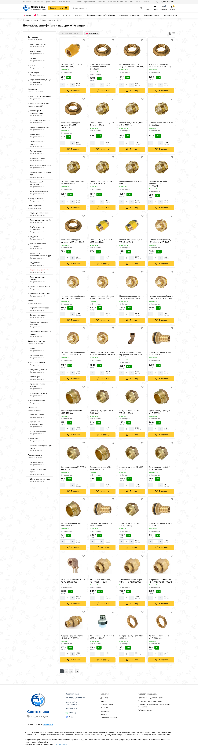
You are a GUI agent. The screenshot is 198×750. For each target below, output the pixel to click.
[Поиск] (141, 8)
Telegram (72, 717)
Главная (79, 2)
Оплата (120, 2)
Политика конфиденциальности (150, 698)
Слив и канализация (152, 15)
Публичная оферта (145, 710)
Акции (35, 20)
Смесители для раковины (129, 15)
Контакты (146, 2)
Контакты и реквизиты (109, 718)
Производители (90, 2)
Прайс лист (129, 2)
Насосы (56, 15)
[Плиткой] (170, 33)
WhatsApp (72, 713)
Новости (103, 714)
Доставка (101, 2)
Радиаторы (78, 15)
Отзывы (138, 2)
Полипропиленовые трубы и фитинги (101, 15)
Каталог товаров (56, 8)
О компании (105, 711)
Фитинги (66, 15)
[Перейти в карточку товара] (73, 50)
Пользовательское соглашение (150, 701)
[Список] (173, 33)
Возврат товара (106, 704)
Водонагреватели (170, 15)
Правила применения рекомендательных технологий (154, 705)
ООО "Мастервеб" (61, 744)
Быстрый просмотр (73, 59)
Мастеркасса (48, 725)
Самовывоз (111, 2)
